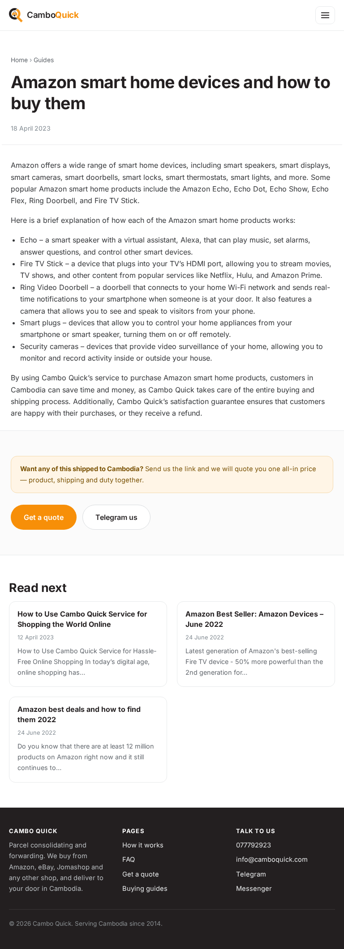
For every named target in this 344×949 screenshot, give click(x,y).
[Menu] (325, 15)
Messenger (254, 889)
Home (19, 60)
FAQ (128, 859)
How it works (142, 845)
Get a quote (44, 517)
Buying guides (145, 889)
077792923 (253, 845)
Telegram (251, 874)
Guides (44, 60)
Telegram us (116, 517)
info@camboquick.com (272, 859)
